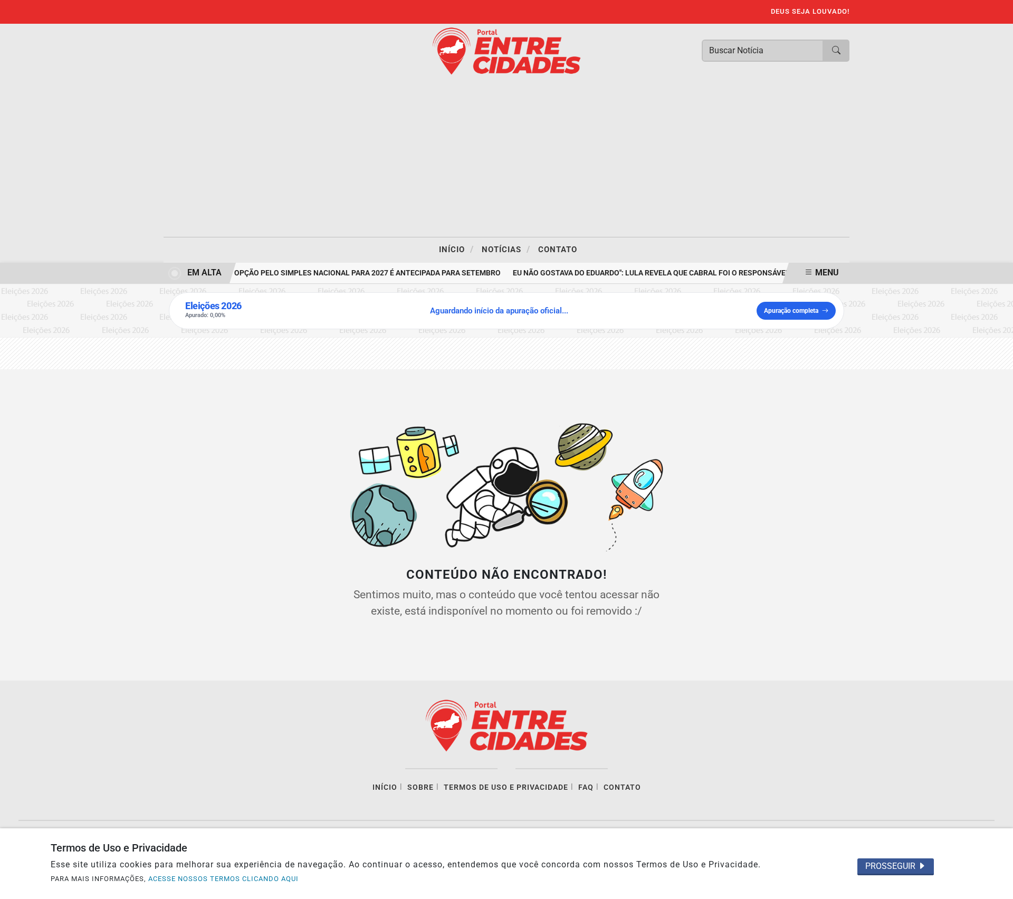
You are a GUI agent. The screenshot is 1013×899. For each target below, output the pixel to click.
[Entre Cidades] (506, 50)
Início (456, 249)
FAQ (586, 787)
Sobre (420, 787)
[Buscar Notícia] (836, 51)
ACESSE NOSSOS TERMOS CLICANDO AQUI (223, 879)
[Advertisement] (506, 158)
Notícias (506, 249)
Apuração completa (791, 310)
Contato (557, 249)
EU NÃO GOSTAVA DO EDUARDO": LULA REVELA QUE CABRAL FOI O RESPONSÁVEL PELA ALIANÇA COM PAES (691, 273)
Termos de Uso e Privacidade (506, 787)
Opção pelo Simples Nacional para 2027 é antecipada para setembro (363, 273)
